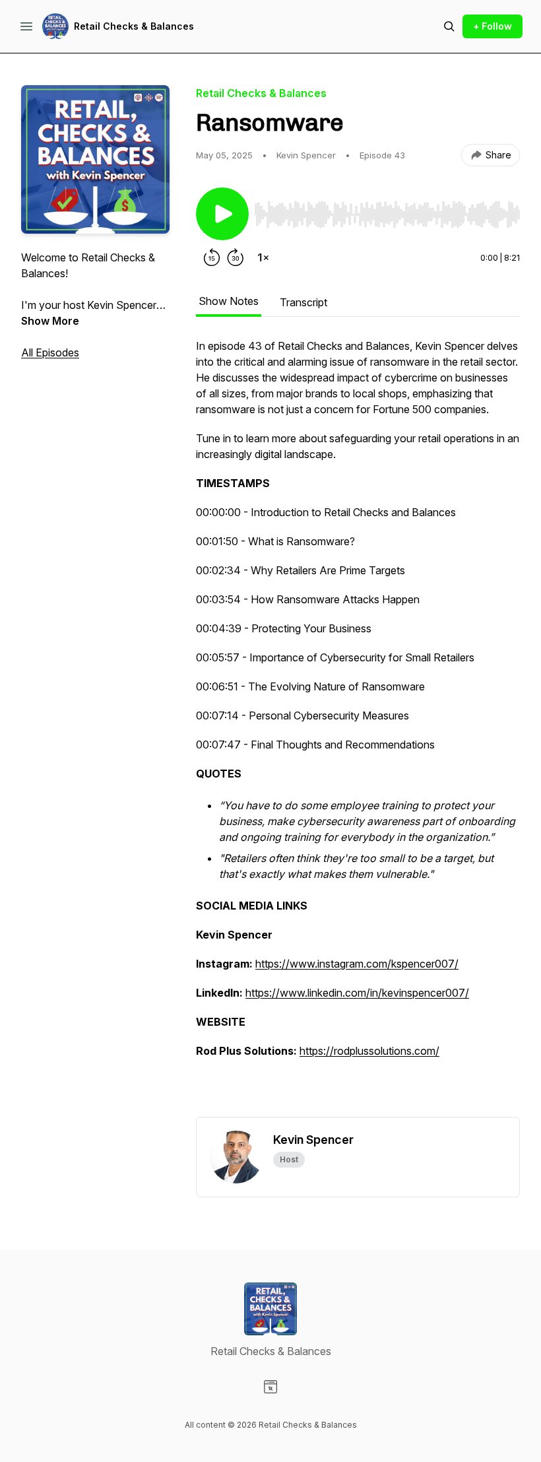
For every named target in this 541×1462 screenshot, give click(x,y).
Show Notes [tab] (229, 301)
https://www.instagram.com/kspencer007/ (357, 963)
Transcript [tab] (303, 302)
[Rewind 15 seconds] (212, 257)
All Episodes (50, 352)
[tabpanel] (358, 727)
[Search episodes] (449, 26)
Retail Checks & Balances (134, 26)
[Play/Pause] (222, 213)
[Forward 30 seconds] (235, 257)
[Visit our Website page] (270, 1386)
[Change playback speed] (263, 257)
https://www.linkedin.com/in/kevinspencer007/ (357, 992)
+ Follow (492, 26)
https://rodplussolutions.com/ (369, 1050)
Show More (50, 320)
